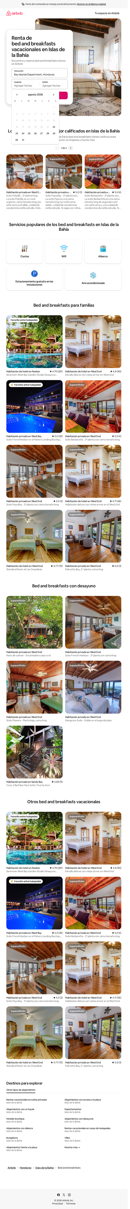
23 (17, 133)
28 (47, 133)
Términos (70, 1203)
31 (23, 139)
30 (16, 139)
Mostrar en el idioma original (91, 4)
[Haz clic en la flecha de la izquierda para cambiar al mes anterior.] (17, 95)
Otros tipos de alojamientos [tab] (20, 1089)
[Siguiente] (70, 148)
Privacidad (57, 1203)
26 (35, 133)
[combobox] (39, 74)
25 (29, 133)
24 (23, 133)
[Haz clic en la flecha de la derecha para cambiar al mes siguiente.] (54, 95)
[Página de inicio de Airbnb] (14, 13)
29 (54, 133)
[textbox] (25, 86)
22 (54, 126)
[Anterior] (57, 148)
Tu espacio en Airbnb (107, 13)
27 (41, 133)
